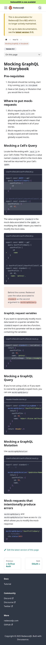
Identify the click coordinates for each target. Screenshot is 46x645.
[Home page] (6, 40)
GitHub (7, 624)
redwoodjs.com (11, 620)
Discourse (8, 602)
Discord (7, 598)
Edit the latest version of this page (23, 549)
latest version (22, 32)
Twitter (7, 606)
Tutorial (7, 584)
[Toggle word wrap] (35, 178)
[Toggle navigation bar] (6, 8)
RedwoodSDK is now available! (23, 2)
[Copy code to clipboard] (39, 178)
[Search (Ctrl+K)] (40, 8)
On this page (11, 54)
